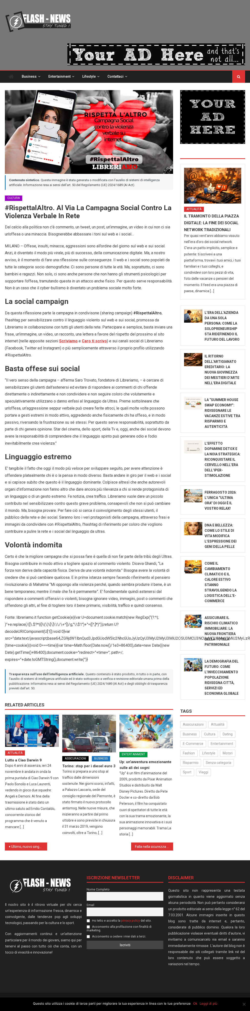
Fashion (189, 753)
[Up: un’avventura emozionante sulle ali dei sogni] (146, 731)
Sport (187, 772)
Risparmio (190, 763)
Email (90, 905)
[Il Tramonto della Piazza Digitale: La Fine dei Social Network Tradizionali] (212, 185)
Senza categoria (218, 763)
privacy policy (130, 920)
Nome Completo (98, 889)
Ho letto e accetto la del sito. (121, 920)
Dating (228, 734)
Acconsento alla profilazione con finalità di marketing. (119, 928)
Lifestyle (89, 76)
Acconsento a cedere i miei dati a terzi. (118, 936)
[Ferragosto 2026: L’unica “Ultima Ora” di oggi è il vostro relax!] (193, 495)
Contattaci (115, 76)
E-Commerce (193, 744)
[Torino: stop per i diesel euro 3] (89, 733)
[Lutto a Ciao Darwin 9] (32, 731)
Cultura (13, 198)
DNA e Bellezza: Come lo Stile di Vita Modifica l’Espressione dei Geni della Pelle (221, 536)
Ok (195, 1003)
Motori (228, 753)
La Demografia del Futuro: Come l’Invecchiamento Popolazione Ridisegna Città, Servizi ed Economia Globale (222, 677)
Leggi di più (208, 1003)
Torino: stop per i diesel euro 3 (88, 766)
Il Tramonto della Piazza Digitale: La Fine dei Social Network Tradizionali (211, 223)
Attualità (15, 753)
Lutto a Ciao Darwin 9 (23, 760)
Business (29, 76)
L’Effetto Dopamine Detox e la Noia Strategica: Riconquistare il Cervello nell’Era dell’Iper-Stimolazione (222, 459)
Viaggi (203, 772)
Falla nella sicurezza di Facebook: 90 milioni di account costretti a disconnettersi (154, 847)
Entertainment (59, 76)
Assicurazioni (75, 758)
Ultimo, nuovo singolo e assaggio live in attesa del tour (29, 847)
